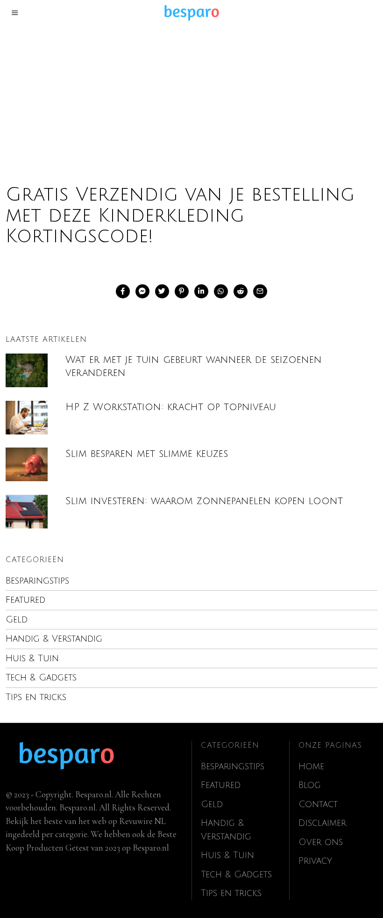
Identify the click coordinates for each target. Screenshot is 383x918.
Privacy (315, 861)
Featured (25, 600)
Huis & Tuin (32, 658)
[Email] (260, 291)
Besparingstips (37, 580)
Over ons (320, 842)
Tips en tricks (36, 697)
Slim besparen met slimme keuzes (146, 453)
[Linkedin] (201, 291)
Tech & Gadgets (41, 677)
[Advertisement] (191, 95)
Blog (309, 785)
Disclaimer (322, 823)
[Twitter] (162, 291)
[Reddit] (241, 291)
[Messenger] (142, 291)
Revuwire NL (142, 821)
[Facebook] (123, 291)
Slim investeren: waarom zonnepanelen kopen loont (204, 501)
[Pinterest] (182, 291)
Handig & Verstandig (54, 638)
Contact (318, 804)
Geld (17, 619)
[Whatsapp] (221, 291)
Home (311, 766)
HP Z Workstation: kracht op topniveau (170, 407)
